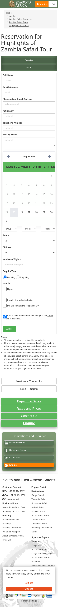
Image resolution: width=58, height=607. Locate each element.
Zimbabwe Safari (39, 523)
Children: (7, 247)
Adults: (6, 235)
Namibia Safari (38, 511)
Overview (29, 60)
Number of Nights (12, 259)
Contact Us (29, 416)
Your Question (10, 134)
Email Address (10, 87)
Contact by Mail (12, 499)
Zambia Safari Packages (20, 19)
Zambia (12, 16)
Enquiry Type (9, 271)
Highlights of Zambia (19, 25)
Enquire (29, 423)
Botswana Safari (39, 503)
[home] (20, 4)
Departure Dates (29, 401)
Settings (29, 582)
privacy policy (25, 573)
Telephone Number (12, 123)
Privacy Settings (29, 601)
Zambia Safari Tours (18, 22)
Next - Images (29, 388)
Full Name (8, 75)
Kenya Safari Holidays (42, 553)
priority (6, 283)
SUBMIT (9, 329)
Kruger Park (37, 545)
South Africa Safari (40, 515)
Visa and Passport (11, 531)
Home (9, 13)
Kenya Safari (37, 495)
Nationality (8, 111)
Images (29, 67)
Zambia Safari (38, 519)
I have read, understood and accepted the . (29, 317)
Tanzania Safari (38, 499)
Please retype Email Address (17, 99)
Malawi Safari (37, 507)
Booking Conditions (11, 527)
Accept (29, 588)
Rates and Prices (29, 408)
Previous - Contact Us (29, 381)
